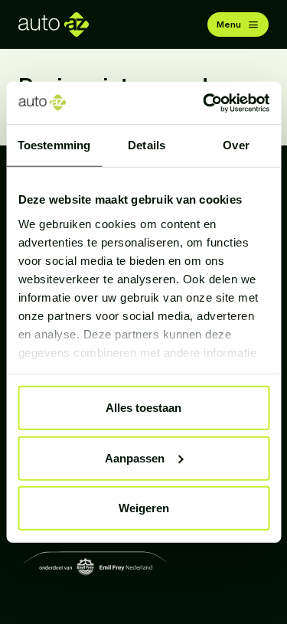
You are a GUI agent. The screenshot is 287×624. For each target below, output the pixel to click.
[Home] (53, 24)
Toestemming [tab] (54, 145)
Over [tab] (236, 145)
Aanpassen (135, 457)
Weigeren (144, 508)
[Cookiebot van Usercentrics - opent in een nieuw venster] (204, 103)
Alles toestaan (143, 407)
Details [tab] (146, 145)
